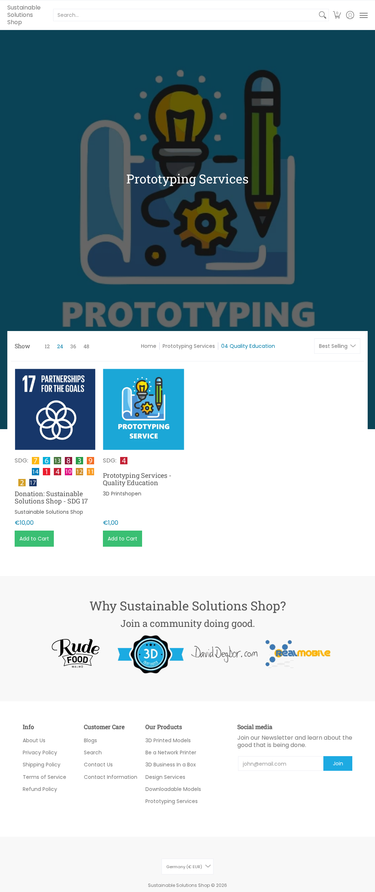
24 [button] (60, 346)
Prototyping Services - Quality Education (137, 479)
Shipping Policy (41, 764)
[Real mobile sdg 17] (298, 654)
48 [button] (86, 346)
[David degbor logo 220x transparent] (224, 654)
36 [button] (73, 346)
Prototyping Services (189, 346)
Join (338, 763)
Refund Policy (40, 789)
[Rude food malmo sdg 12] (77, 654)
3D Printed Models (168, 740)
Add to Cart (34, 538)
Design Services (165, 777)
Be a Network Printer (170, 752)
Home (148, 346)
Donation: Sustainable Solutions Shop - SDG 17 (51, 497)
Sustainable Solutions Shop (24, 14)
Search (93, 752)
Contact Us (98, 764)
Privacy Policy (40, 752)
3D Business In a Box (170, 764)
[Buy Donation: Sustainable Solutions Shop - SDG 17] (55, 409)
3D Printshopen (122, 493)
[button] (337, 15)
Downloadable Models (173, 789)
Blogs (90, 740)
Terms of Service (44, 777)
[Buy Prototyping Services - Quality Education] (143, 409)
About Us (34, 740)
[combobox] (185, 15)
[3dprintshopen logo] (151, 654)
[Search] (322, 15)
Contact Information (110, 777)
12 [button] (47, 346)
